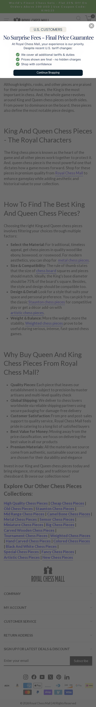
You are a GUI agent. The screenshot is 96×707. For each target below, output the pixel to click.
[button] (91, 25)
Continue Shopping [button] (48, 72)
